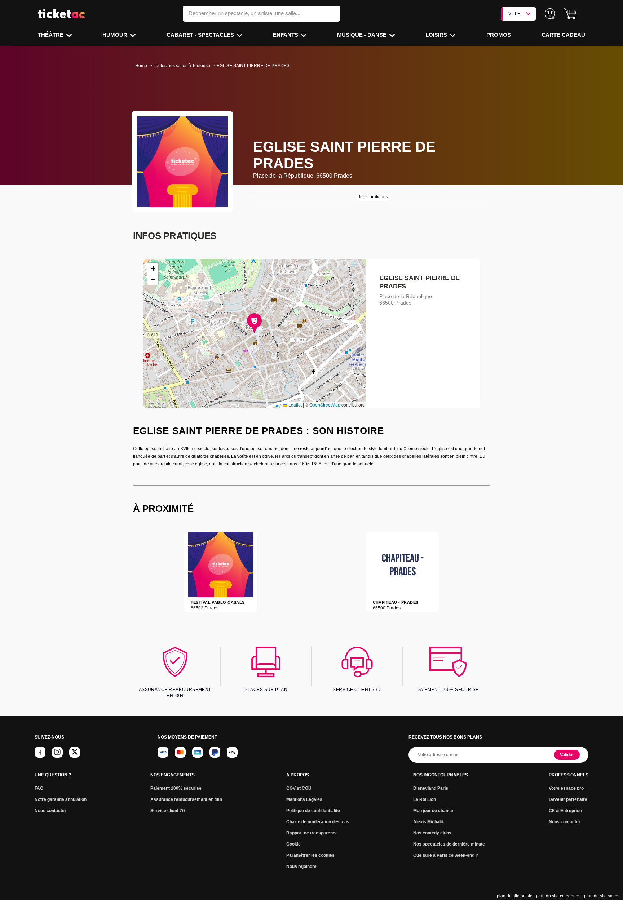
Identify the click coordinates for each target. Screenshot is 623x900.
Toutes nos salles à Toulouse (182, 65)
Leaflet (294, 405)
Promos (498, 35)
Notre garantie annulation (61, 799)
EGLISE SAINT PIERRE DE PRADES (419, 282)
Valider (567, 754)
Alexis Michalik (428, 821)
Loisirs (437, 35)
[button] (570, 14)
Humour (115, 35)
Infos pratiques (373, 196)
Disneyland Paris (430, 788)
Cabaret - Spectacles (201, 35)
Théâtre (51, 35)
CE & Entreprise (565, 810)
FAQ (39, 788)
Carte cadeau (563, 35)
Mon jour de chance (433, 810)
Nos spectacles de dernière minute (449, 844)
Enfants (286, 35)
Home (141, 65)
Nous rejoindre (301, 866)
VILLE (514, 13)
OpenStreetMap (324, 405)
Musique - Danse (362, 35)
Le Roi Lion (424, 799)
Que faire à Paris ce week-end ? (445, 855)
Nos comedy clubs (432, 832)
